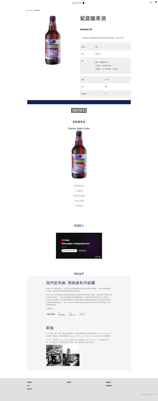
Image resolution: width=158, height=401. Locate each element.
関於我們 (29, 382)
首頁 (151, 2)
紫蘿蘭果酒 (37, 10)
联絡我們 (29, 389)
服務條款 (108, 382)
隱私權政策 (109, 385)
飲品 (31, 10)
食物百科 (69, 382)
